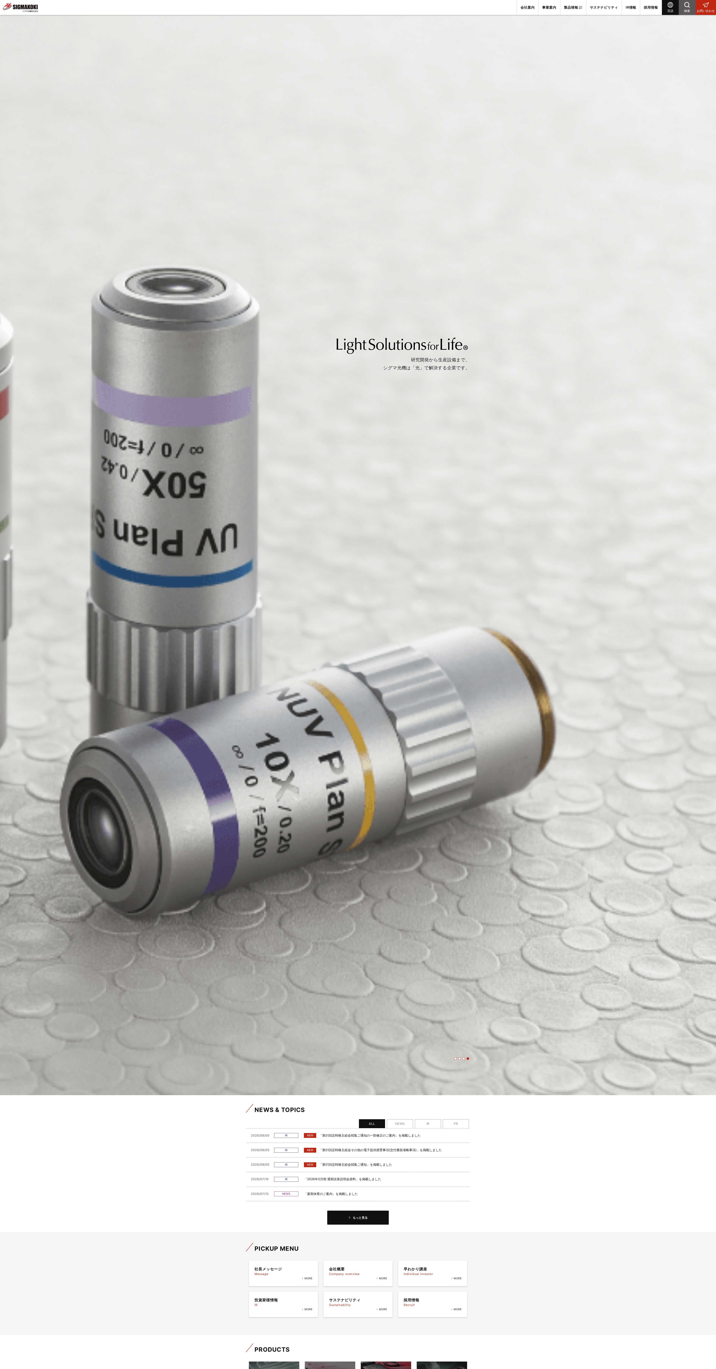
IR (427, 1124)
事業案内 (549, 7)
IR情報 (631, 7)
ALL (372, 1124)
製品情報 (571, 7)
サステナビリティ (604, 7)
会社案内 (528, 7)
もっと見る (360, 1217)
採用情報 (651, 7)
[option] (358, 547)
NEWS (400, 1124)
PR (456, 1124)
